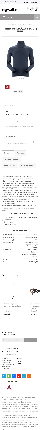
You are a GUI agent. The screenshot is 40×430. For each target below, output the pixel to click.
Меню (9, 17)
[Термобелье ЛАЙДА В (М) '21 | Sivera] (20, 77)
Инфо (19, 363)
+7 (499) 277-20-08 (10, 4)
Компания (20, 359)
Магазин (20, 361)
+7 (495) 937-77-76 (10, 2)
